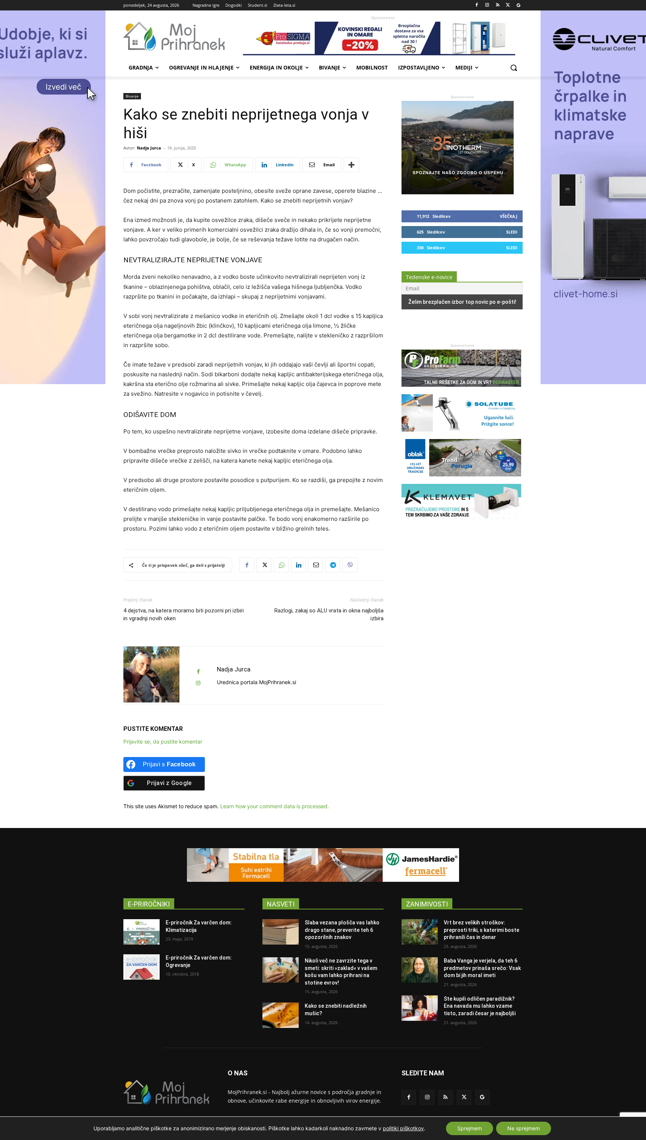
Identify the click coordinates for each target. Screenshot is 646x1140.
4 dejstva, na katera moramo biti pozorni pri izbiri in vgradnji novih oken (183, 614)
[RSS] (497, 5)
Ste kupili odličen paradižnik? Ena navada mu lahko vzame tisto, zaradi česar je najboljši (480, 1006)
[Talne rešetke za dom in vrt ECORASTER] (461, 390)
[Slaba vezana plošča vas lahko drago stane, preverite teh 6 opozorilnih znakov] (280, 932)
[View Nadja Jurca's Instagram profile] (198, 683)
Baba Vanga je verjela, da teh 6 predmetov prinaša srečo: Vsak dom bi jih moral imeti (482, 968)
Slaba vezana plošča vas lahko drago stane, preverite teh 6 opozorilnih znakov (342, 930)
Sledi (511, 232)
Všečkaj (508, 216)
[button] (514, 68)
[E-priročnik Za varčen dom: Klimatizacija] (141, 932)
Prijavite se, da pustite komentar (162, 741)
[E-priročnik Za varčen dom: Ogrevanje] (141, 967)
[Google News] (518, 5)
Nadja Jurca (149, 148)
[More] (351, 164)
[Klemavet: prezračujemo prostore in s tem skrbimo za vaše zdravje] (461, 524)
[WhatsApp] (281, 564)
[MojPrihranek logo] (183, 36)
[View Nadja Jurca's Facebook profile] (198, 671)
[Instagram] (487, 5)
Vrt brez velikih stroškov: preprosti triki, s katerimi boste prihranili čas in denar (481, 930)
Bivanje (132, 96)
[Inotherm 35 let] (458, 192)
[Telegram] (332, 564)
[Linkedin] (298, 564)
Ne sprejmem (523, 1128)
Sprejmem (469, 1128)
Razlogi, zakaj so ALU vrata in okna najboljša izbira (329, 614)
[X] (508, 5)
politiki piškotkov (403, 1128)
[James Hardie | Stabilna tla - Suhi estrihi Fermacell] (323, 865)
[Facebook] (477, 5)
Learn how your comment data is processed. (274, 806)
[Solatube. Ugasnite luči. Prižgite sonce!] (461, 435)
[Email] (315, 564)
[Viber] (349, 564)
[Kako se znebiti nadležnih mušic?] (280, 1015)
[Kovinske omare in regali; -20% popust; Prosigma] (383, 38)
